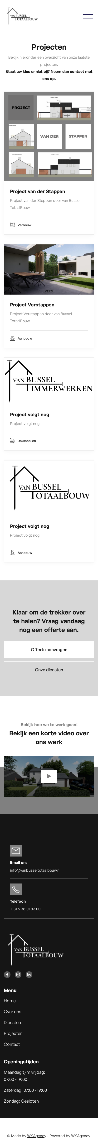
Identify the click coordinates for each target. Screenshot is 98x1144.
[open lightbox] (49, 776)
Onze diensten (49, 669)
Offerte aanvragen (49, 649)
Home (10, 1000)
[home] (25, 16)
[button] (88, 16)
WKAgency (36, 1135)
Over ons (12, 1011)
